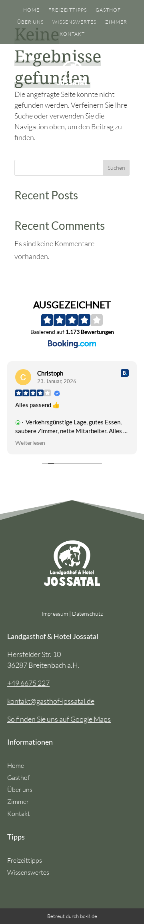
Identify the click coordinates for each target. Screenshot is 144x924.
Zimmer (116, 22)
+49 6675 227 (28, 683)
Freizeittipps (67, 10)
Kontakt (72, 34)
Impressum (55, 613)
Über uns (30, 22)
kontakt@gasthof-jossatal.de (50, 701)
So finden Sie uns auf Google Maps (59, 719)
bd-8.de (88, 916)
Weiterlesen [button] (30, 443)
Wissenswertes (74, 22)
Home (31, 10)
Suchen (116, 167)
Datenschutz (87, 613)
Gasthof (108, 10)
